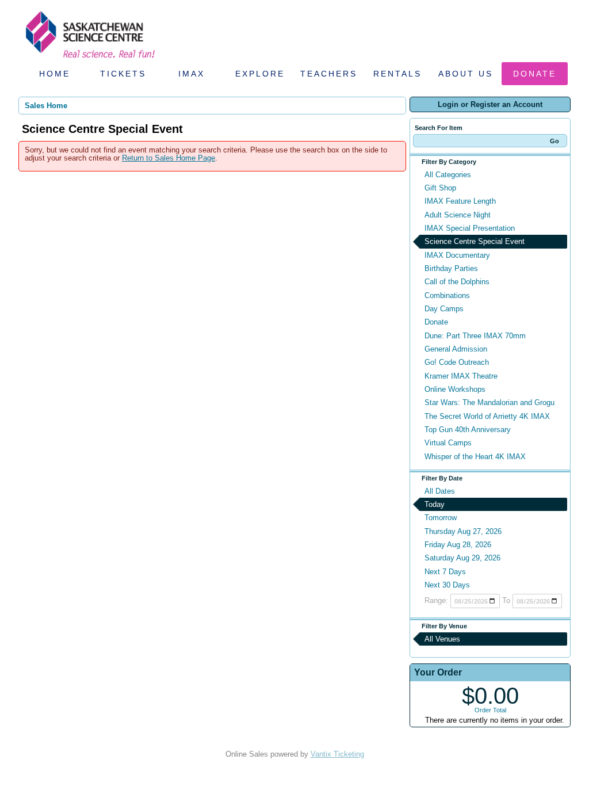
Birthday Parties (451, 268)
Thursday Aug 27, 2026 (463, 531)
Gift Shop (440, 188)
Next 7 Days (445, 571)
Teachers (328, 73)
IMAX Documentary (457, 255)
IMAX (191, 73)
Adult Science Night (457, 215)
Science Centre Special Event (474, 241)
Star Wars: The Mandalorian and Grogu (489, 402)
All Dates (439, 491)
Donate (534, 73)
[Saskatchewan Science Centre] (89, 59)
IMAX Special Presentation (469, 228)
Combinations (447, 295)
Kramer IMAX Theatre (461, 376)
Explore (260, 73)
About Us (465, 73)
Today (434, 504)
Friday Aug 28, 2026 (457, 544)
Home (54, 73)
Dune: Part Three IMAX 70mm (475, 335)
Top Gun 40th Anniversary (467, 429)
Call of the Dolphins (456, 281)
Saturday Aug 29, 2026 (462, 558)
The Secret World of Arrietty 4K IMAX (487, 416)
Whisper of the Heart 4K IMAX (475, 456)
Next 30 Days (447, 585)
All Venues (442, 639)
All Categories (447, 174)
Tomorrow (440, 517)
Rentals (397, 73)
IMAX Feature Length (460, 201)
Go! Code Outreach (456, 362)
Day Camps (444, 308)
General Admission (455, 349)
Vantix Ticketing (337, 754)
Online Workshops (454, 389)
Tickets (123, 73)
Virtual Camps (448, 442)
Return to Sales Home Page (168, 158)
